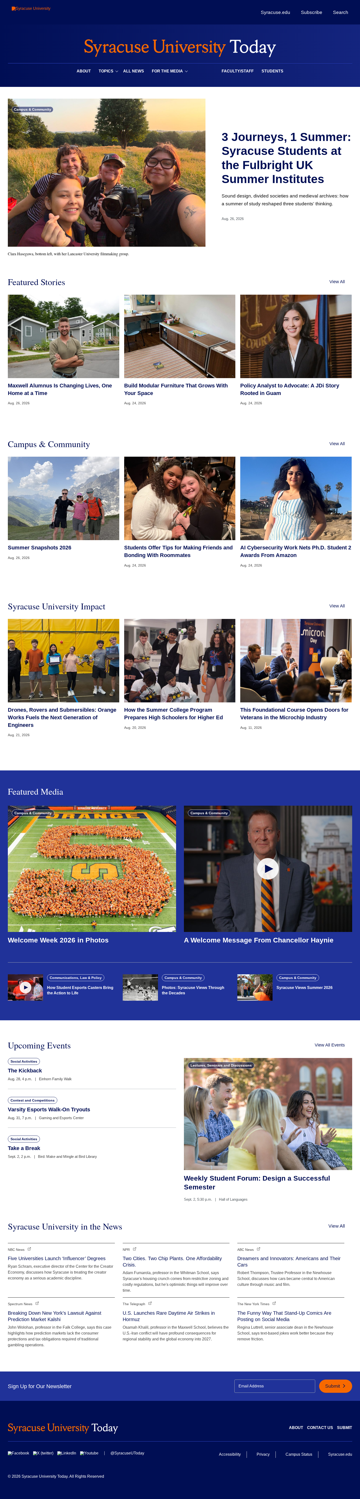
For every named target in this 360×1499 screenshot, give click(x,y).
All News (133, 71)
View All (337, 281)
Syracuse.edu (275, 12)
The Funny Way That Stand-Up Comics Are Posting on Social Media (284, 1316)
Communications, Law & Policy (76, 978)
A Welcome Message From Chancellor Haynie (259, 940)
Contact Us (320, 1428)
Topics (106, 71)
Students (272, 71)
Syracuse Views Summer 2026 (304, 988)
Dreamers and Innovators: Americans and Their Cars (289, 1261)
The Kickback (25, 1071)
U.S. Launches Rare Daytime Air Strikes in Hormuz (169, 1316)
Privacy (263, 1454)
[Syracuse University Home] (180, 46)
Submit (333, 1386)
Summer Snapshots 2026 (39, 548)
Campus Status (299, 1454)
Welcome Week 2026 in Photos (58, 940)
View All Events (330, 1045)
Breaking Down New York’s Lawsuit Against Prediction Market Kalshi (54, 1316)
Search (340, 12)
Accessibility (230, 1454)
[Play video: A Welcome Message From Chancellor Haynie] (268, 869)
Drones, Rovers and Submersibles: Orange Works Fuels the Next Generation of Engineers (62, 717)
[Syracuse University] (42, 12)
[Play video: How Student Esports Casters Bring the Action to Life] (25, 987)
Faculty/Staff (238, 71)
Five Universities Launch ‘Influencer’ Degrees (57, 1258)
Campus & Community (32, 109)
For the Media (167, 71)
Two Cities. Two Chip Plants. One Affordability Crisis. (172, 1261)
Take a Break (24, 1148)
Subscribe (311, 12)
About (84, 71)
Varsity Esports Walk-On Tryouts (49, 1109)
